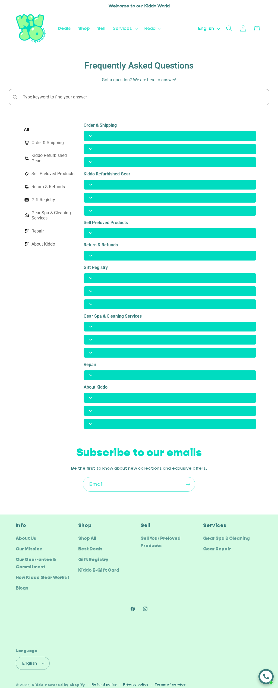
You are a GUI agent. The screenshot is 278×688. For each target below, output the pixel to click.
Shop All (87, 538)
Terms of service (170, 684)
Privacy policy (135, 684)
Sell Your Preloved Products (161, 541)
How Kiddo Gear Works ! (42, 577)
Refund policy (104, 684)
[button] (124, 28)
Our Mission (29, 549)
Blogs (22, 588)
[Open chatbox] (266, 676)
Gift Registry (93, 559)
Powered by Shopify (65, 685)
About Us (26, 538)
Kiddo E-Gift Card (98, 570)
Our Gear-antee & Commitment (36, 563)
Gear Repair (217, 549)
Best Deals (90, 549)
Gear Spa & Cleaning (226, 538)
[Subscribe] (188, 484)
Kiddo (38, 685)
